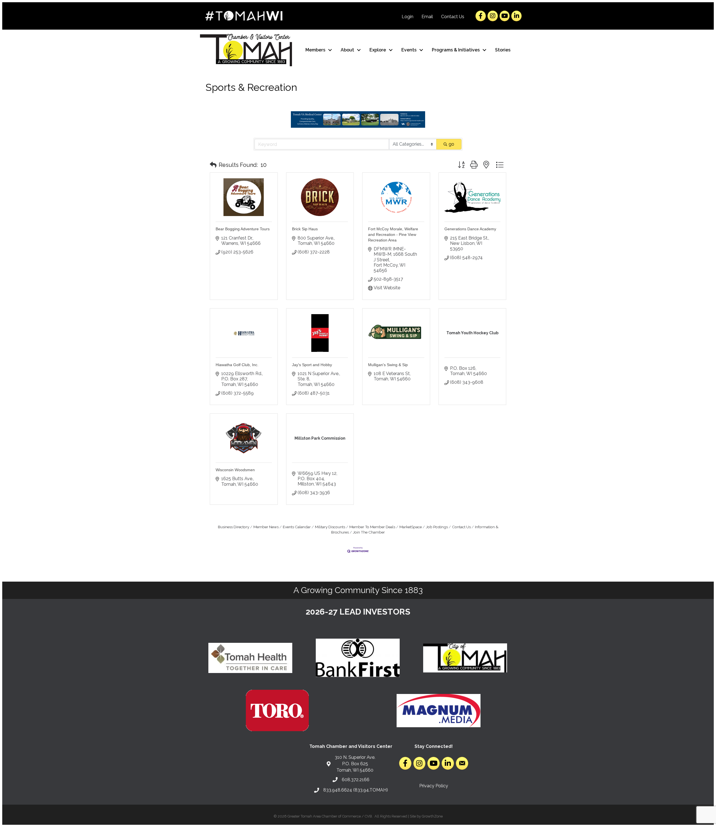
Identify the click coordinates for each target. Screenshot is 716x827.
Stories (502, 50)
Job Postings (437, 527)
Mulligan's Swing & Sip (388, 364)
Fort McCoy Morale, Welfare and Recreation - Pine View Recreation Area (393, 234)
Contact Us (452, 16)
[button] (213, 165)
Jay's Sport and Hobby (312, 364)
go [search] (451, 144)
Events (408, 50)
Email (427, 16)
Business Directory (233, 527)
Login (407, 16)
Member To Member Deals (372, 527)
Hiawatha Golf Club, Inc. (237, 364)
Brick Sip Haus (305, 229)
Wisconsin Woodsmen (235, 470)
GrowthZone (432, 816)
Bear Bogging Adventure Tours (243, 229)
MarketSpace (410, 527)
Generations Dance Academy (470, 229)
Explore (377, 50)
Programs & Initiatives (456, 50)
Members (315, 50)
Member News (266, 527)
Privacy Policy (433, 785)
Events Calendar (297, 527)
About (347, 50)
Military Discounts (330, 527)
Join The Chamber (369, 532)
